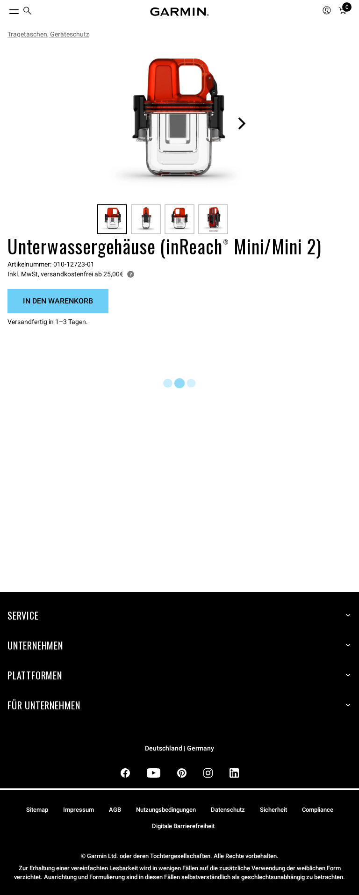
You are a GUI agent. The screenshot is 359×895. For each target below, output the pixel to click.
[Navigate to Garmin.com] (179, 11)
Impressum (78, 809)
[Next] (241, 123)
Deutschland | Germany (179, 748)
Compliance (317, 809)
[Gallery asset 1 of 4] (175, 123)
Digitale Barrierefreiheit (183, 826)
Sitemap (37, 809)
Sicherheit (273, 809)
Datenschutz (228, 809)
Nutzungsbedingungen (166, 809)
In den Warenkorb (58, 300)
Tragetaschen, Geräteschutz (48, 34)
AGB (115, 809)
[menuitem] (28, 12)
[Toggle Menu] (5, 9)
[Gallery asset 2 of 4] (146, 219)
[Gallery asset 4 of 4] (213, 219)
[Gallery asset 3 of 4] (179, 219)
